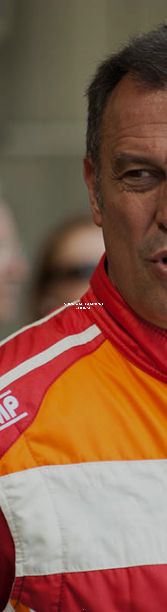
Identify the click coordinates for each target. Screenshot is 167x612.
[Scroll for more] (83, 609)
